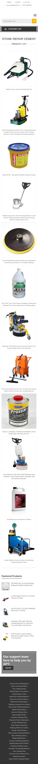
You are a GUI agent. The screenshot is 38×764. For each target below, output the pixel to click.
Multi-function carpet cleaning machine (19, 89)
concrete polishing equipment (19, 741)
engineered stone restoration (19, 720)
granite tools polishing (19, 730)
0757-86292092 (26, 5)
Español (17, 2)
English (9, 2)
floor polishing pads (19, 689)
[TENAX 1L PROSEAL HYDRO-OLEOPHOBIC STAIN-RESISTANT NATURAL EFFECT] (19, 411)
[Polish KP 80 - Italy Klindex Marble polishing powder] (19, 154)
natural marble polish (19, 715)
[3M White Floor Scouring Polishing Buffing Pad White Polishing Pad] (6, 586)
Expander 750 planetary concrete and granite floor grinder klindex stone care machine (19, 347)
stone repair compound (19, 725)
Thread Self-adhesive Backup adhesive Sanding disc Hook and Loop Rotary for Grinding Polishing (19, 261)
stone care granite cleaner (19, 699)
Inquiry (8, 668)
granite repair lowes (19, 694)
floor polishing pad (19, 751)
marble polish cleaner (19, 709)
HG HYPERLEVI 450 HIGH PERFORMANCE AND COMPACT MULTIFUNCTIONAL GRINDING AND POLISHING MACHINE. (19, 476)
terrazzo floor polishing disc (19, 683)
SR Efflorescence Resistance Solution (19, 519)
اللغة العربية (26, 2)
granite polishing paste (19, 722)
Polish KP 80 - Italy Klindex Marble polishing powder (19, 175)
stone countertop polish (19, 686)
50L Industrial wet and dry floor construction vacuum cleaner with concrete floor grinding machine (19, 390)
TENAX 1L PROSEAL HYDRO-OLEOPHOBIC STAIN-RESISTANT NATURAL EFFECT (19, 433)
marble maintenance (19, 738)
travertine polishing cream (19, 746)
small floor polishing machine (19, 696)
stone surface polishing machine (19, 733)
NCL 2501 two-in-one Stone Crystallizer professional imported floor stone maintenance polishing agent (19, 304)
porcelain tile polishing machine (19, 748)
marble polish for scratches (19, 691)
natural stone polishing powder (19, 759)
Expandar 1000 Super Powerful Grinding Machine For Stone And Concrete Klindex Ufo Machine (22, 623)
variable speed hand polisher (19, 743)
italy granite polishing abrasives (19, 707)
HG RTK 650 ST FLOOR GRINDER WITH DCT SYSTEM (23, 609)
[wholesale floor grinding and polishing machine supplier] (19, 109)
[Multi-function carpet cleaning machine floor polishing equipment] (19, 68)
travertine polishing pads (19, 717)
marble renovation (19, 756)
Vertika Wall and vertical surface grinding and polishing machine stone (19, 561)
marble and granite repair (19, 702)
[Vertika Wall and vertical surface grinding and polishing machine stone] (19, 539)
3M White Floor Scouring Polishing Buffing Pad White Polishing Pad (22, 584)
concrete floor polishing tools (19, 754)
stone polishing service (19, 735)
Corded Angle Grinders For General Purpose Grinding (23, 597)
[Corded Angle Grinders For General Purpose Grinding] (6, 599)
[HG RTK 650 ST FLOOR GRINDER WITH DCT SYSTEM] (6, 611)
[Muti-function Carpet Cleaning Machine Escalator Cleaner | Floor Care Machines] (6, 637)
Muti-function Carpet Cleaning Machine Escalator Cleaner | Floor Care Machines (22, 636)
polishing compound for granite (19, 704)
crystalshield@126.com (13, 5)
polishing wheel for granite (19, 728)
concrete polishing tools (19, 712)
